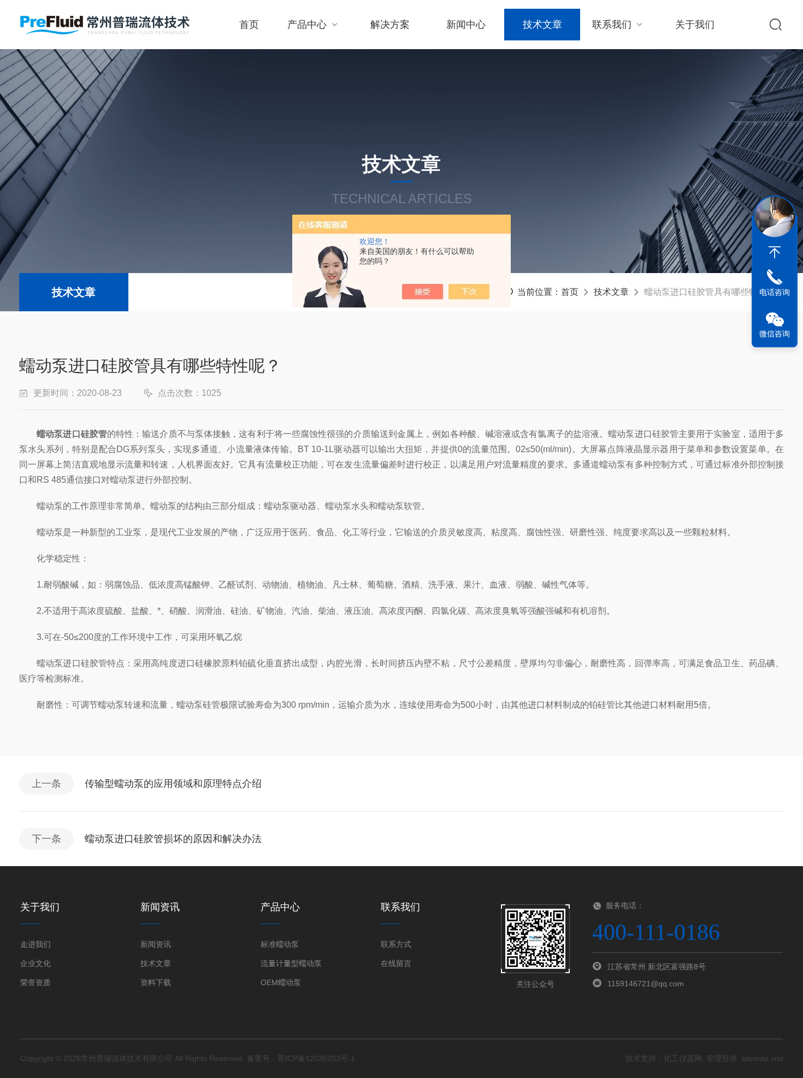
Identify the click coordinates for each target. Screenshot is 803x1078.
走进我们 (35, 944)
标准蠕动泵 (280, 944)
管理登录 (721, 1058)
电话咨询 (774, 292)
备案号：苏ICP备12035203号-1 (301, 1058)
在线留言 (396, 963)
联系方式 (396, 944)
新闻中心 (466, 24)
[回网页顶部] (774, 252)
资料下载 (155, 982)
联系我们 (611, 24)
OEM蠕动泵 (281, 982)
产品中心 (307, 24)
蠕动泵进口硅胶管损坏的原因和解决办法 (173, 838)
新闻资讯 (155, 944)
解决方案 (390, 24)
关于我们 (695, 24)
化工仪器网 (683, 1058)
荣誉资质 (35, 982)
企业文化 (35, 963)
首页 (249, 24)
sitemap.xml (762, 1058)
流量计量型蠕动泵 (291, 963)
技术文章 (542, 24)
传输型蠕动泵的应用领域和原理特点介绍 (173, 783)
